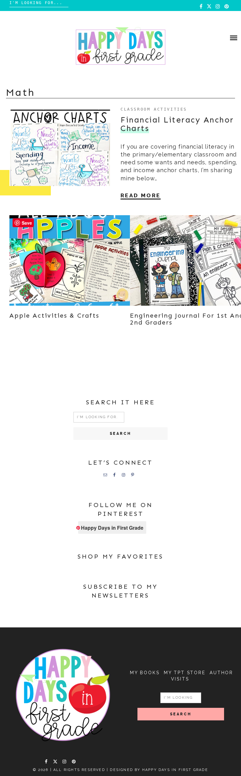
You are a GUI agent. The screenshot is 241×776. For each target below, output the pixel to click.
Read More (140, 195)
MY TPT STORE (185, 672)
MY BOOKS (144, 672)
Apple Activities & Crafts (54, 315)
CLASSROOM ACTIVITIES (153, 109)
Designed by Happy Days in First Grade (159, 770)
